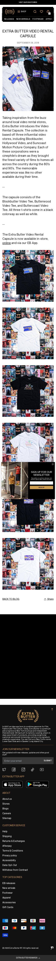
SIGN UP (41, 487)
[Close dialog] (53, 464)
